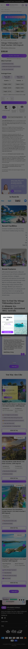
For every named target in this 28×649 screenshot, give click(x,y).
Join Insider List (7, 332)
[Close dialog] (26, 316)
